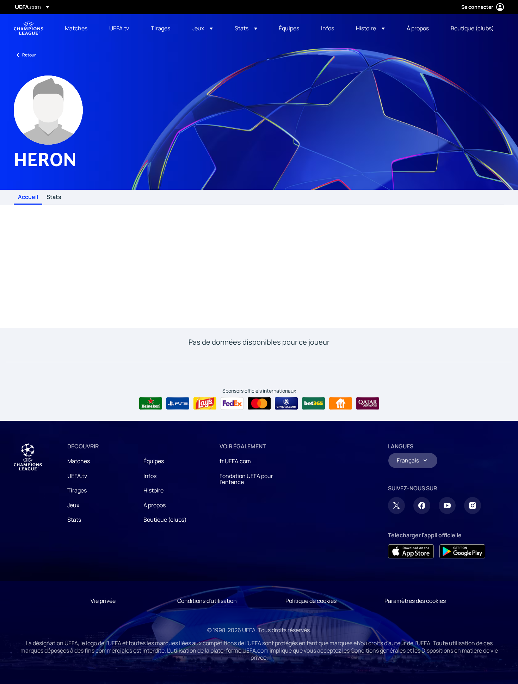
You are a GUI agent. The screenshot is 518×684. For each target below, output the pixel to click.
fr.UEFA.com (235, 461)
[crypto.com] (286, 403)
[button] (202, 28)
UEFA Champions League (28, 28)
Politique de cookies (311, 601)
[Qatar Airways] (367, 403)
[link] (76, 28)
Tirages (77, 490)
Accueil (28, 197)
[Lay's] (204, 403)
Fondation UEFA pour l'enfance (246, 479)
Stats (54, 197)
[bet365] (313, 403)
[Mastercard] (259, 403)
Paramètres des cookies (415, 601)
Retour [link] (29, 55)
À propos (154, 505)
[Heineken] (150, 403)
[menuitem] (78, 28)
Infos (149, 476)
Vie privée (103, 601)
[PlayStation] (177, 403)
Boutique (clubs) (165, 519)
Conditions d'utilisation (207, 601)
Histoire (153, 490)
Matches (78, 461)
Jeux (73, 505)
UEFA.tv (77, 476)
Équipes (153, 461)
